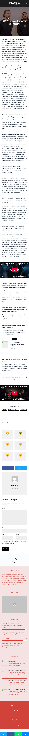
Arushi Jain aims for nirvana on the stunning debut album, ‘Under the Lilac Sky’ (12, 645)
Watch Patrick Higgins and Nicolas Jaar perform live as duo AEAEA (18, 344)
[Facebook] (11, 710)
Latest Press (17, 660)
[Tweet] (3, 734)
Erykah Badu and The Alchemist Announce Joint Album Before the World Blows (17, 693)
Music (21, 670)
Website (17, 534)
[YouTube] (17, 710)
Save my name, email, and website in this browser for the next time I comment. (14, 542)
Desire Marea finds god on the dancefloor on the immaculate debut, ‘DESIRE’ (13, 625)
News (16, 340)
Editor (13, 486)
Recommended (12, 661)
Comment (4, 508)
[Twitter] (14, 710)
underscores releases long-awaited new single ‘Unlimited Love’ (17, 674)
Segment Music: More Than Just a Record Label (16, 664)
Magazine (12, 340)
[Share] (11, 734)
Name (3, 527)
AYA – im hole (5, 638)
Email (3, 534)
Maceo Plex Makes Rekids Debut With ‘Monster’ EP (16, 683)
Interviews (12, 660)
